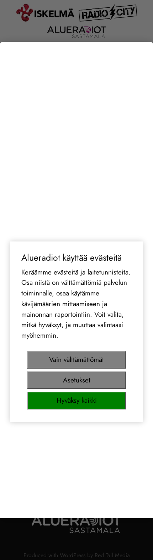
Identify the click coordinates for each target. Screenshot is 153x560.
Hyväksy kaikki (77, 400)
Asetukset (76, 380)
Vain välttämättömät (76, 359)
